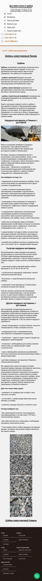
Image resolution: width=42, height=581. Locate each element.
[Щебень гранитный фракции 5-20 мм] (21, 454)
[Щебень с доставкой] (21, 141)
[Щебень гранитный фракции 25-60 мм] (21, 496)
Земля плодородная (23, 547)
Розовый (6, 554)
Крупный (6, 544)
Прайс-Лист (11, 27)
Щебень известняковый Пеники (17, 50)
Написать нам (12, 24)
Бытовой (5, 569)
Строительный (7, 564)
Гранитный (22, 535)
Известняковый (23, 540)
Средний (5, 540)
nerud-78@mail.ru (11, 41)
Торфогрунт (22, 559)
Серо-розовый (7, 559)
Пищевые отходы (8, 573)
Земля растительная (25, 550)
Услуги (9, 13)
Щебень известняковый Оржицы (21, 520)
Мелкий (5, 535)
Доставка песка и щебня (21, 6)
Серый (5, 550)
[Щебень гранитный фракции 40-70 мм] (21, 516)
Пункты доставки (13, 20)
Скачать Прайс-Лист (14, 31)
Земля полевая (23, 554)
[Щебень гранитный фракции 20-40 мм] (21, 475)
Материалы (11, 17)
